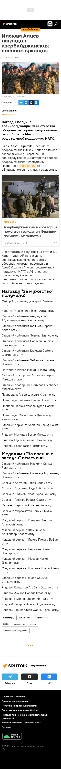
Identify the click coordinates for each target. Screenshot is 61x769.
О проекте (7, 696)
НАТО (6, 624)
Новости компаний (12, 722)
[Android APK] (12, 736)
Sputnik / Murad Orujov (14, 96)
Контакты (19, 696)
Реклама (6, 727)
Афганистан (42, 617)
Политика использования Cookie (20, 710)
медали (32, 624)
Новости (10, 222)
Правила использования (15, 701)
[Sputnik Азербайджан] (10, 25)
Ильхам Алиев (26, 617)
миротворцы (9, 617)
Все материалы (8, 115)
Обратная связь (32, 722)
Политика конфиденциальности (19, 705)
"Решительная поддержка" (15, 630)
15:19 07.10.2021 (10, 57)
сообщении (28, 166)
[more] (55, 242)
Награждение (19, 624)
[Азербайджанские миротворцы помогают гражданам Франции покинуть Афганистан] (30, 196)
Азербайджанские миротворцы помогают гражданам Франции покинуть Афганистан (30, 231)
